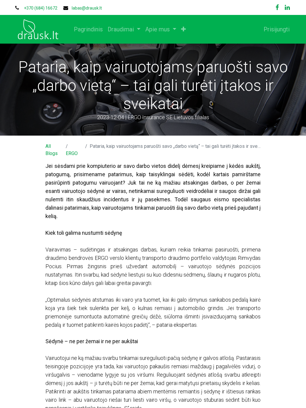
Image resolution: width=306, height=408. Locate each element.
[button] (183, 29)
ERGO (72, 153)
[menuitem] (88, 29)
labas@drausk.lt (87, 8)
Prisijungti (277, 29)
